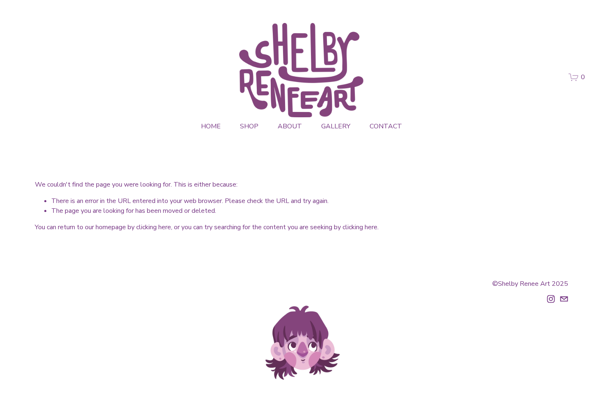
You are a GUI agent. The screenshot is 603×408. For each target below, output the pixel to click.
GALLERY (335, 126)
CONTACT (386, 126)
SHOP (249, 126)
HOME (211, 126)
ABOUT (290, 126)
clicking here (153, 227)
